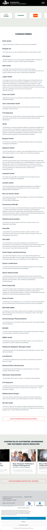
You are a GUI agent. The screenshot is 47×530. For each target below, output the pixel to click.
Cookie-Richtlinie (17, 528)
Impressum (32, 528)
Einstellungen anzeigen (23, 525)
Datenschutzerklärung (24, 528)
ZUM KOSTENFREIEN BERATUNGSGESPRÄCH (23, 419)
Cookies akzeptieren (23, 518)
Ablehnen (23, 521)
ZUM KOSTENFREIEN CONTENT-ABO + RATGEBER (23, 481)
